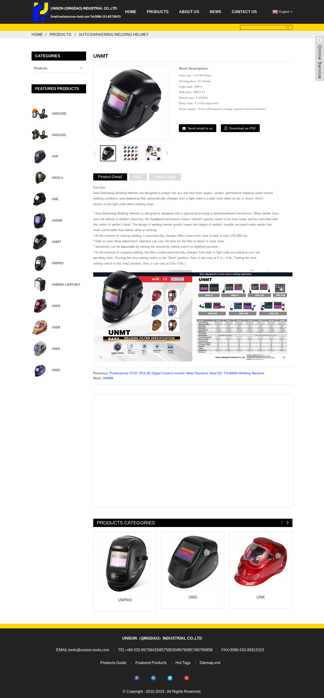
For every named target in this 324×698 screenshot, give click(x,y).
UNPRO (58, 263)
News (215, 12)
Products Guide (113, 663)
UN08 (56, 327)
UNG (193, 597)
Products (158, 12)
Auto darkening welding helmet (114, 35)
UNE (55, 199)
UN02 (56, 370)
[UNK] (261, 562)
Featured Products (151, 663)
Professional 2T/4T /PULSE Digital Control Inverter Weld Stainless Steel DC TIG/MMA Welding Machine (187, 373)
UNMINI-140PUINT (66, 284)
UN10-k (57, 178)
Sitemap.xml (209, 663)
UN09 (56, 306)
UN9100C (59, 135)
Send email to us (200, 128)
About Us (189, 12)
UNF (55, 156)
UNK (261, 597)
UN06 (56, 349)
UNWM (57, 220)
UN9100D (59, 113)
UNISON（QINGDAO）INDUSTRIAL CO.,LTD (162, 638)
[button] (167, 153)
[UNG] (193, 562)
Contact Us (244, 12)
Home (130, 12)
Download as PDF (242, 128)
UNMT (56, 242)
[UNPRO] (125, 563)
